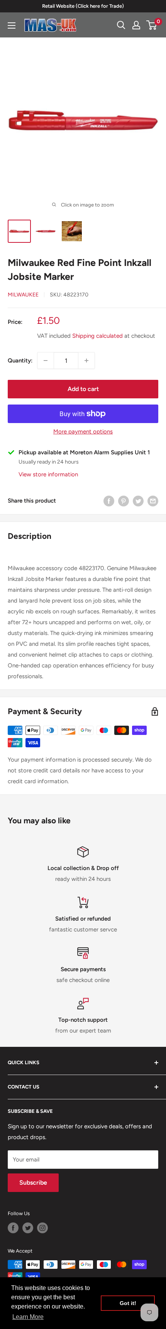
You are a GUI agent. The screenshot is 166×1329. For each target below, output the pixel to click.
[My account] (136, 25)
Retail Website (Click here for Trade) (83, 6)
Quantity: (20, 360)
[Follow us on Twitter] (27, 1227)
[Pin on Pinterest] (123, 500)
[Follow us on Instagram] (42, 1227)
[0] (152, 25)
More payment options (83, 431)
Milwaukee (23, 294)
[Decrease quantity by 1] (45, 360)
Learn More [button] (28, 1317)
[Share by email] (152, 500)
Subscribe (33, 1182)
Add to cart (83, 389)
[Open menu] (11, 25)
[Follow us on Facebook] (13, 1227)
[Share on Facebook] (108, 500)
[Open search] (121, 25)
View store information (48, 474)
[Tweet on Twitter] (138, 500)
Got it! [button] (128, 1303)
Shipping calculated (97, 335)
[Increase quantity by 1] (86, 360)
